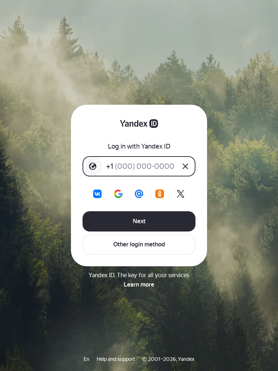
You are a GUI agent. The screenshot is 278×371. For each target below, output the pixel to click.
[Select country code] (93, 166)
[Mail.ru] (139, 194)
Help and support (116, 359)
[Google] (118, 194)
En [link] (86, 359)
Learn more (139, 284)
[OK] (159, 194)
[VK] (97, 194)
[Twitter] (180, 194)
